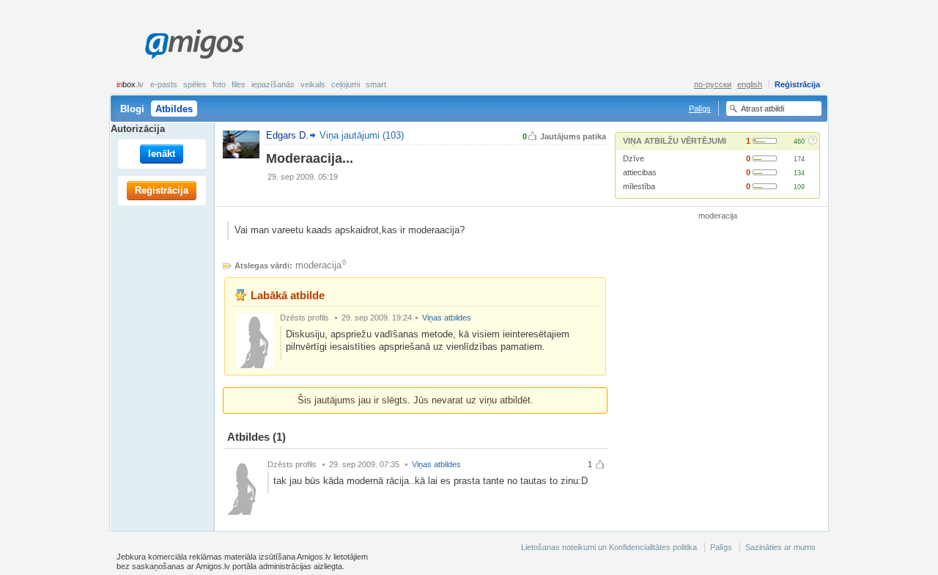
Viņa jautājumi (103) (362, 135)
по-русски (712, 84)
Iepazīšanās (273, 84)
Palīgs (700, 108)
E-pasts (163, 84)
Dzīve (633, 158)
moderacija (318, 265)
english (749, 84)
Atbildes (174, 108)
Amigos (194, 44)
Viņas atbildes (446, 317)
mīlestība (639, 186)
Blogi (132, 108)
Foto (219, 84)
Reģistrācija (797, 84)
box (130, 84)
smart (376, 84)
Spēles (195, 84)
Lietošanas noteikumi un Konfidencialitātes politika (609, 547)
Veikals (312, 84)
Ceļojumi (345, 84)
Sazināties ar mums (780, 547)
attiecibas (640, 172)
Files (238, 84)
